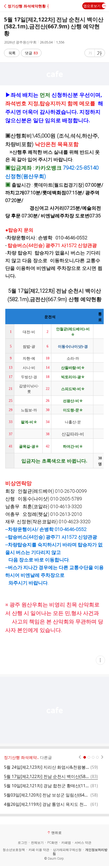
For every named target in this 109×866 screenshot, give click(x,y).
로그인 (22, 843)
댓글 (31, 52)
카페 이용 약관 (39, 850)
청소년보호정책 (14, 850)
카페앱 (66, 843)
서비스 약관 (83, 843)
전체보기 (37, 843)
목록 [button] (11, 52)
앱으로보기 (92, 5)
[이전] (80, 757)
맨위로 (56, 832)
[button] (27, 6)
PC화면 (52, 843)
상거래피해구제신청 (67, 850)
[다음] (102, 757)
